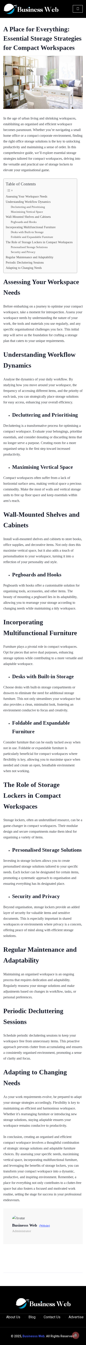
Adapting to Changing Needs (24, 268)
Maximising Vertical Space (27, 211)
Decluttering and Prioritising (28, 207)
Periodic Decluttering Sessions (25, 262)
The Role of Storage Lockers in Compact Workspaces (39, 242)
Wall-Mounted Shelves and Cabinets (28, 216)
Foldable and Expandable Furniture (32, 237)
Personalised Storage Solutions (29, 247)
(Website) (44, 1225)
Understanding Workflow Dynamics (28, 201)
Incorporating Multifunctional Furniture (31, 227)
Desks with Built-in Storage (27, 232)
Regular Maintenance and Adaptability (29, 257)
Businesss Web (33, 1336)
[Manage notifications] (75, 1335)
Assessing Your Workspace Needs (26, 196)
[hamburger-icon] (78, 9)
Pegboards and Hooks (24, 222)
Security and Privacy (23, 252)
